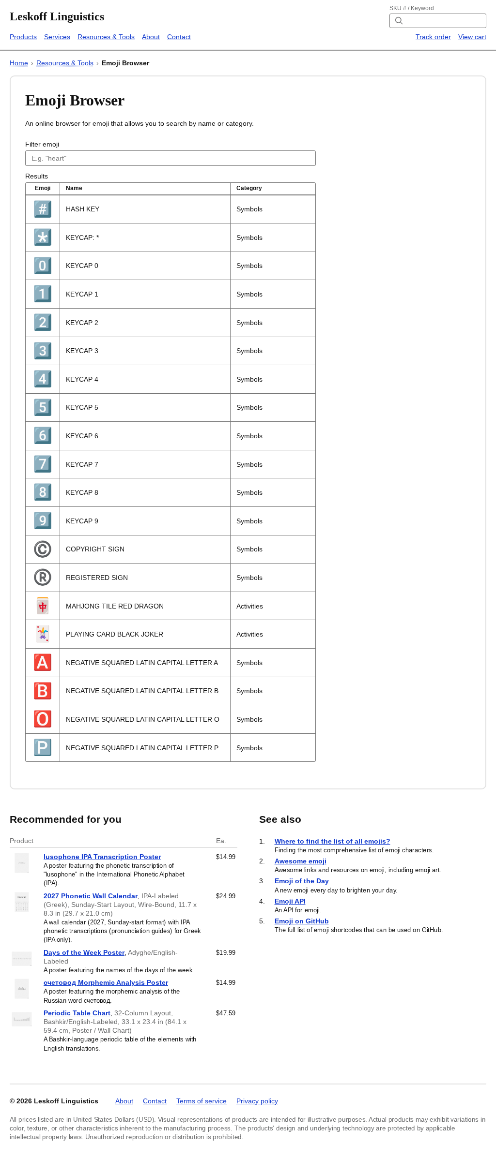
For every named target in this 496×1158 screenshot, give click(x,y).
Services (57, 37)
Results (36, 176)
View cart (472, 37)
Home (19, 63)
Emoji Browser (125, 63)
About (151, 37)
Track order (433, 37)
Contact (179, 37)
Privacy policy (257, 1101)
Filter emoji (42, 144)
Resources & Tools (106, 37)
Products (23, 37)
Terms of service (201, 1101)
